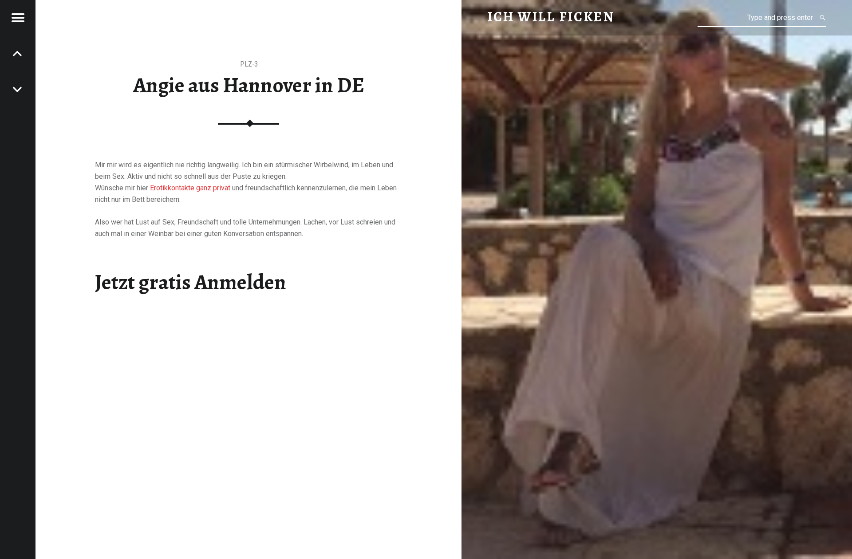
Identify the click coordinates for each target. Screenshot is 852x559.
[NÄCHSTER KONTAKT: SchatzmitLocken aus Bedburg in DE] (18, 53)
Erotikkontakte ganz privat (190, 188)
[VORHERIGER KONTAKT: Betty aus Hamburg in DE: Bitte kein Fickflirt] (18, 88)
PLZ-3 (249, 64)
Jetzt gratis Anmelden (190, 282)
